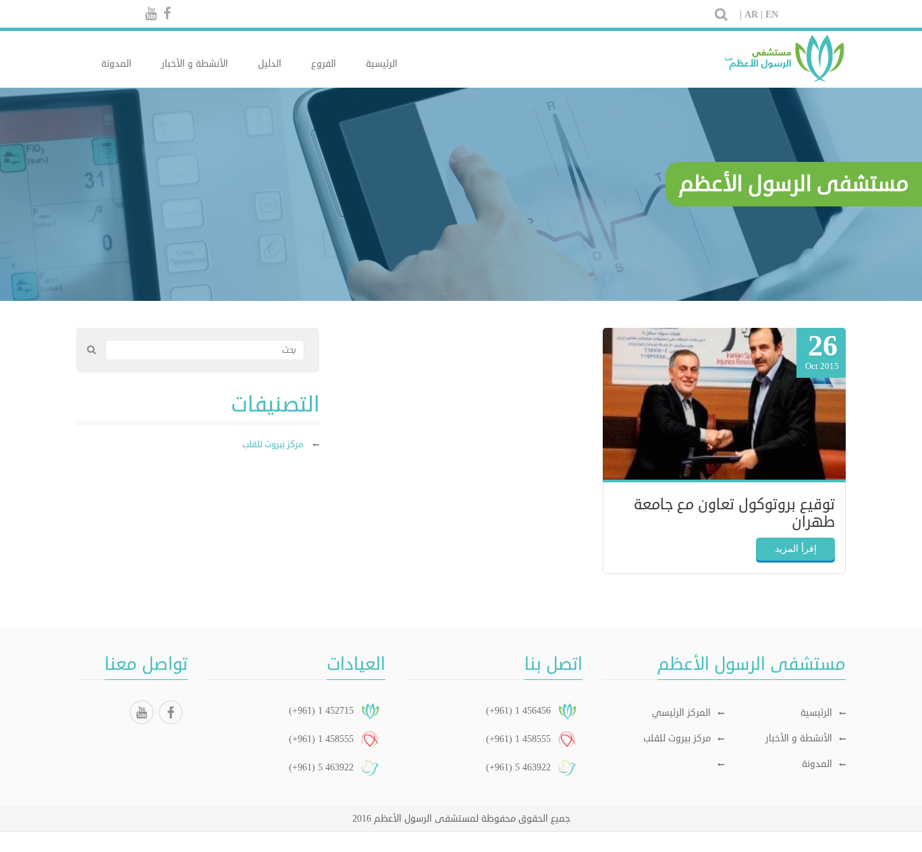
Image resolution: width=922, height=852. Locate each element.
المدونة (116, 63)
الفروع (323, 63)
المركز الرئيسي (681, 712)
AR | (753, 14)
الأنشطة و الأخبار (194, 63)
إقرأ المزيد (796, 549)
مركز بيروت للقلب (677, 738)
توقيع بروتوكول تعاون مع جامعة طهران (734, 513)
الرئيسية (382, 63)
